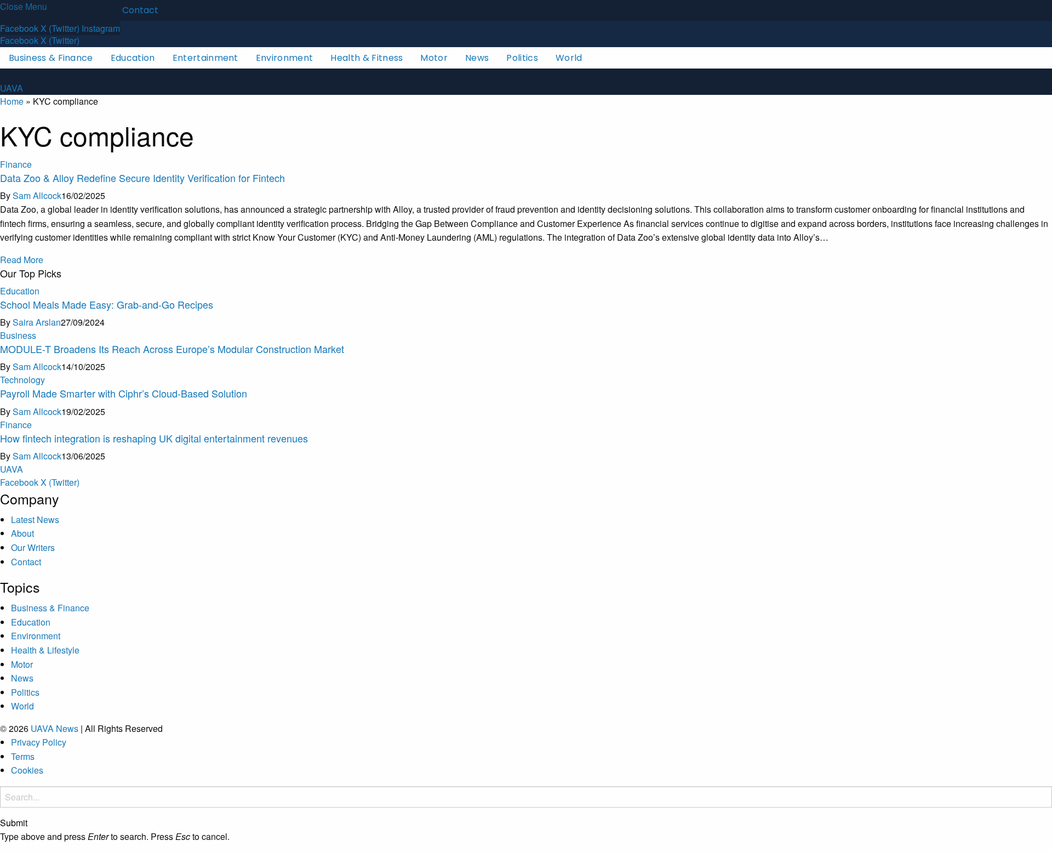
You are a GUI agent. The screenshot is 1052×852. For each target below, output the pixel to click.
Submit (13, 823)
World (569, 58)
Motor (434, 58)
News (477, 58)
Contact (140, 10)
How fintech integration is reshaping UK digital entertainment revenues (154, 438)
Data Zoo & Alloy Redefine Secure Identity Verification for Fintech (142, 178)
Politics (522, 58)
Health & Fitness (366, 58)
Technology (22, 379)
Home (12, 101)
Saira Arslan (37, 322)
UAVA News (54, 728)
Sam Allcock (37, 195)
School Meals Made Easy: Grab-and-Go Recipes (106, 304)
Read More (21, 259)
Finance (16, 164)
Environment (284, 58)
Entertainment (205, 58)
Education (133, 58)
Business (18, 335)
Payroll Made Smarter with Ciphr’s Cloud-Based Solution (123, 393)
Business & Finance (51, 58)
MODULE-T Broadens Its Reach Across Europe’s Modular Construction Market (172, 349)
